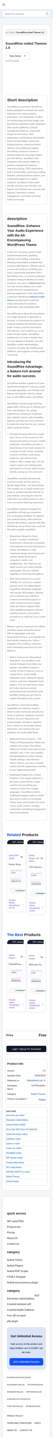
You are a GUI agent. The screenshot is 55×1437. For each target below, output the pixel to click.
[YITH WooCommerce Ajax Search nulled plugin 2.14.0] (36, 844)
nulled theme (35, 283)
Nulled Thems (14, 1260)
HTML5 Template (16, 1277)
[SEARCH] (47, 14)
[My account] (48, 5)
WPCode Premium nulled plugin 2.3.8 (36, 964)
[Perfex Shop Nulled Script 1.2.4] (16, 844)
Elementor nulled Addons (23, 1298)
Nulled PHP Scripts (17, 1271)
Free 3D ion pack (16, 1315)
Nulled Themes (38, 1094)
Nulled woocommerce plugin (22, 1282)
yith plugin (12, 1321)
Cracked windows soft (19, 1304)
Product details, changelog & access (14, 904)
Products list (13, 1227)
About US (12, 1238)
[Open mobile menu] (4, 5)
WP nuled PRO (15, 1221)
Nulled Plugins (15, 1265)
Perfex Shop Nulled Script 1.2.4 (16, 864)
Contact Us (13, 1244)
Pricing (11, 1232)
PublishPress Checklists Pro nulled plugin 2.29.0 (16, 964)
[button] (44, 1070)
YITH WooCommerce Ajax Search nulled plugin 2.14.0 (36, 867)
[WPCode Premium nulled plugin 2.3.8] (36, 945)
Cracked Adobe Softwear (20, 1310)
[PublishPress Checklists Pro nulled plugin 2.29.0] (16, 944)
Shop (12, 32)
